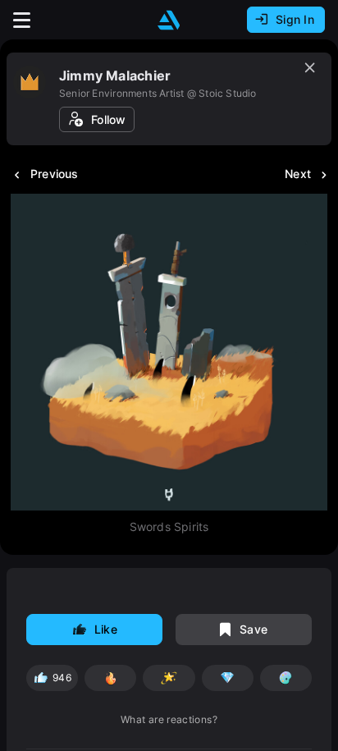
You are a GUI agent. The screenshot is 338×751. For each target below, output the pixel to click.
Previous (54, 174)
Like (105, 629)
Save (253, 629)
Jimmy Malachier (115, 75)
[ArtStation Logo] (169, 20)
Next (298, 174)
